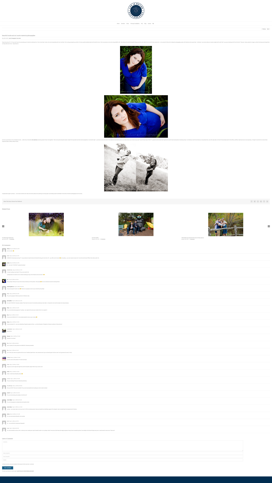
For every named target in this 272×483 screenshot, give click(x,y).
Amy (8, 314)
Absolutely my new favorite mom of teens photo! (13, 237)
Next (268, 29)
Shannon (8, 336)
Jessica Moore (9, 407)
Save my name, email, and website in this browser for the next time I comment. (19, 464)
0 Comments (12, 239)
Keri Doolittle (9, 300)
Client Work (19, 38)
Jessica (8, 371)
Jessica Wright (9, 399)
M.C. (8, 279)
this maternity (34, 139)
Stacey (8, 322)
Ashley (8, 414)
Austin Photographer (12, 38)
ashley (8, 262)
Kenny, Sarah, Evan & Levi (187, 237)
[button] (153, 23)
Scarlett (8, 392)
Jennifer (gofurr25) (10, 286)
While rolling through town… (98, 237)
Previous (264, 29)
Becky (8, 307)
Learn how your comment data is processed (25, 471)
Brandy (8, 248)
